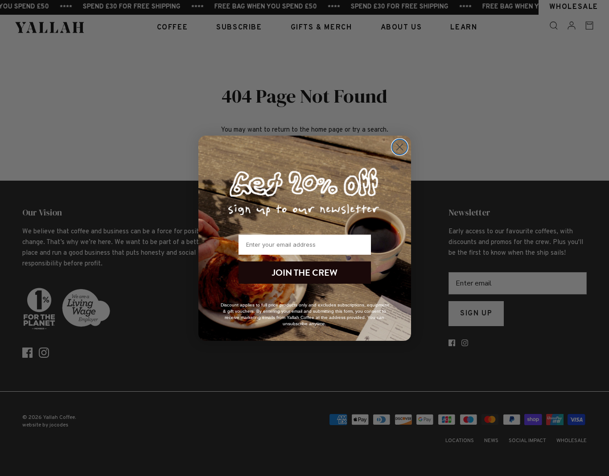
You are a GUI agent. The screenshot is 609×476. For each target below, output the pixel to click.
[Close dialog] (399, 147)
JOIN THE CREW (304, 272)
